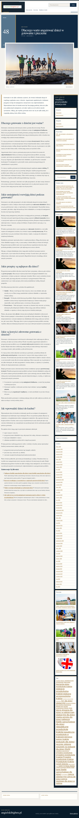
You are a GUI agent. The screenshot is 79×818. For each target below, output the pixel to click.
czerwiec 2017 (59, 576)
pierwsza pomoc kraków (64, 738)
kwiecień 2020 (59, 556)
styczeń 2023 (59, 472)
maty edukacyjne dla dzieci (65, 713)
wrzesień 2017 (59, 574)
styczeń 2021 (59, 533)
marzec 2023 (59, 467)
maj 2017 (58, 579)
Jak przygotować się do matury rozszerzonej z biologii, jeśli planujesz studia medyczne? (64, 193)
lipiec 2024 (58, 459)
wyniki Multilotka (64, 774)
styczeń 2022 (59, 502)
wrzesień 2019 (59, 571)
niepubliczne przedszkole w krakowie (65, 734)
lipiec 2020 (58, 548)
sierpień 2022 (59, 484)
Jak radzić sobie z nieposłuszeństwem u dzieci (65, 425)
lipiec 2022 (58, 487)
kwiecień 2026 (59, 451)
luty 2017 (58, 586)
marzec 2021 (59, 528)
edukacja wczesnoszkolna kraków (63, 696)
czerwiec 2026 (59, 449)
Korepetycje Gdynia (71, 703)
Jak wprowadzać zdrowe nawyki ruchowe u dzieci (65, 639)
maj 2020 (58, 553)
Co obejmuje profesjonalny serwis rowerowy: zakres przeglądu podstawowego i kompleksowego (65, 198)
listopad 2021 (59, 507)
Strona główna (74, 813)
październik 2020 (60, 540)
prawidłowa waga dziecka (62, 751)
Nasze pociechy (24, 26)
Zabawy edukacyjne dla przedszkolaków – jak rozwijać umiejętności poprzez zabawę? (65, 607)
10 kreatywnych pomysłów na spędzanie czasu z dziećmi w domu (57, 796)
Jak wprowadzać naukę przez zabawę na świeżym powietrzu (65, 623)
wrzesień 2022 (59, 482)
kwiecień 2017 (59, 581)
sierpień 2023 (59, 462)
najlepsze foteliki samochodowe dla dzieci (65, 721)
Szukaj (73, 4)
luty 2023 (58, 469)
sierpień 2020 (59, 546)
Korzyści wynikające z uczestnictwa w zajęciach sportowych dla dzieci (24, 480)
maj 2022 (58, 492)
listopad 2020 (59, 538)
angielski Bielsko (60, 680)
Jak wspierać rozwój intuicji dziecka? (64, 228)
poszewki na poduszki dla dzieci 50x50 (65, 748)
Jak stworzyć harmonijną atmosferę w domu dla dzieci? (64, 160)
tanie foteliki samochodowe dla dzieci (64, 771)
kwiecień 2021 (59, 525)
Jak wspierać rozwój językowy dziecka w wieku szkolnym (65, 145)
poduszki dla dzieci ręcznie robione (65, 742)
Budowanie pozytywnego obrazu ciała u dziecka (65, 360)
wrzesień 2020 (59, 543)
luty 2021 (58, 530)
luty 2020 (58, 561)
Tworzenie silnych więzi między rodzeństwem (63, 271)
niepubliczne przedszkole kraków (62, 729)
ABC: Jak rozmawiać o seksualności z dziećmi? (64, 134)
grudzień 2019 (59, 566)
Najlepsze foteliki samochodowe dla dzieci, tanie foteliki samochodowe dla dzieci (27, 473)
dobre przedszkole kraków (64, 685)
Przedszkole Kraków (65, 761)
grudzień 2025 (59, 454)
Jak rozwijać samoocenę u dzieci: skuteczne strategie (63, 381)
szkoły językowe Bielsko (67, 766)
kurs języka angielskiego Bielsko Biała (64, 707)
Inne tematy (58, 112)
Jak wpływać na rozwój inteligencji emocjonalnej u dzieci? (63, 155)
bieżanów (60, 684)
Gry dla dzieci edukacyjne (64, 702)
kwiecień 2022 (59, 495)
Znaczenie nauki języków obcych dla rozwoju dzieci (64, 249)
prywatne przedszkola (64, 753)
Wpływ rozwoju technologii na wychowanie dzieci (18, 488)
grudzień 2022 (59, 474)
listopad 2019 (59, 568)
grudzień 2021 (59, 505)
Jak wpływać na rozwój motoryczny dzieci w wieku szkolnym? (65, 336)
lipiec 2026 (58, 446)
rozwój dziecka (62, 764)
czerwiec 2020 (59, 551)
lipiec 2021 (58, 518)
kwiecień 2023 (59, 464)
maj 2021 (58, 523)
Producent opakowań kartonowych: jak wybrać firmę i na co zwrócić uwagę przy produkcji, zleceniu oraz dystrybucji (65, 187)
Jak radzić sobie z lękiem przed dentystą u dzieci (65, 403)
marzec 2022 (59, 497)
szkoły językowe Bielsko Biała (65, 767)
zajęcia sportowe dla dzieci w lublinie (65, 781)
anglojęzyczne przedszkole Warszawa (65, 681)
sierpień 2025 (59, 456)
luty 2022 (58, 500)
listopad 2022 (59, 477)
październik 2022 (60, 479)
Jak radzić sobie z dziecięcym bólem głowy (15, 796)
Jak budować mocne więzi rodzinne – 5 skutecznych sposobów (65, 140)
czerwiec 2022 (59, 490)
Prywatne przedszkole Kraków (65, 758)
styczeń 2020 (59, 563)
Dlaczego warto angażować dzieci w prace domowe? (65, 150)
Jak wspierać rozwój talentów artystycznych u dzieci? (62, 655)
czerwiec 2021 (59, 520)
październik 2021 (60, 510)
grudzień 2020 (59, 535)
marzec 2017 (59, 584)
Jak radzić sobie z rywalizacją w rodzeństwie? (63, 315)
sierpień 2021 (59, 515)
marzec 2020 (59, 558)
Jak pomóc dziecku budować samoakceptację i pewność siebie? (64, 165)
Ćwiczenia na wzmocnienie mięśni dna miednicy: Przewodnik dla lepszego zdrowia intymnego (66, 207)
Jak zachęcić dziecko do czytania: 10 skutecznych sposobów (64, 293)
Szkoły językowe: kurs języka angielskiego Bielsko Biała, (65, 671)
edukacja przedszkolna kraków (62, 691)
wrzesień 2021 (59, 512)
